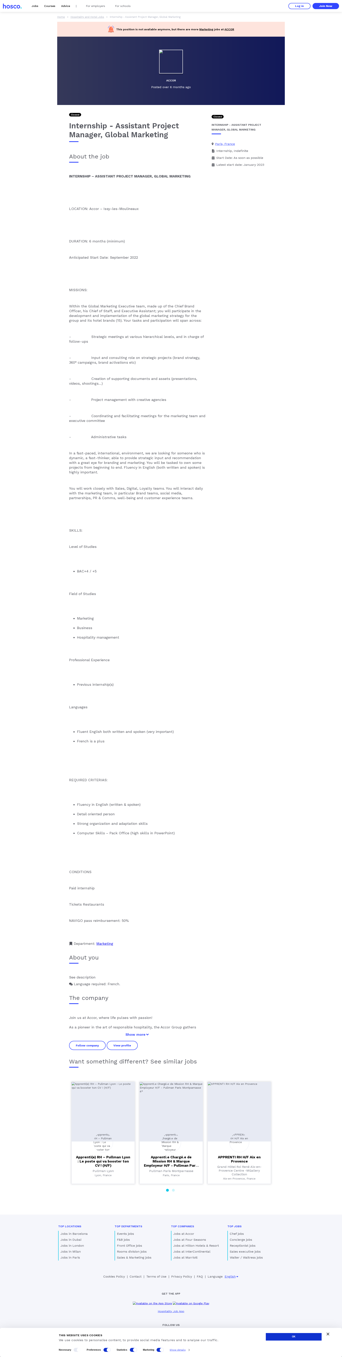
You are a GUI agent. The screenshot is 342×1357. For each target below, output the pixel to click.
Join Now (325, 6)
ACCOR (229, 29)
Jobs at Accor (183, 1234)
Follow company (87, 1045)
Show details (177, 1349)
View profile (122, 1045)
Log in (299, 6)
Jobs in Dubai (71, 1240)
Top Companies (182, 1226)
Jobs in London (72, 1245)
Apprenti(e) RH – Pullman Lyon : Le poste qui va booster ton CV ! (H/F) (103, 1161)
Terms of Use (156, 1276)
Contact (136, 1276)
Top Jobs (234, 1226)
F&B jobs (123, 1240)
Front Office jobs (129, 1245)
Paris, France (225, 144)
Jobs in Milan (71, 1251)
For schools (123, 6)
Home (61, 16)
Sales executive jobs (245, 1251)
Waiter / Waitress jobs (246, 1257)
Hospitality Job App (171, 1311)
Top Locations (69, 1226)
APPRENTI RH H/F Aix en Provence (239, 1159)
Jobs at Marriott (185, 1257)
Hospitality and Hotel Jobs (87, 16)
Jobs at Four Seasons (189, 1240)
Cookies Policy (114, 1276)
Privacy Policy (181, 1276)
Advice (65, 6)
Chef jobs (237, 1234)
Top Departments (128, 1226)
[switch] (107, 1350)
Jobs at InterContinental (191, 1251)
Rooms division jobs (132, 1251)
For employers (95, 6)
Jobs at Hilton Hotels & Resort (196, 1245)
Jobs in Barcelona (74, 1234)
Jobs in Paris (70, 1257)
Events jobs (125, 1234)
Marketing (206, 29)
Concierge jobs (241, 1240)
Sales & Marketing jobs (134, 1257)
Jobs (35, 6)
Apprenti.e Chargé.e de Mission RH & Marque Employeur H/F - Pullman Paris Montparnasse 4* (171, 1163)
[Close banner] (328, 1334)
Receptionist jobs (243, 1245)
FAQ (200, 1276)
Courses (49, 6)
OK (293, 1336)
